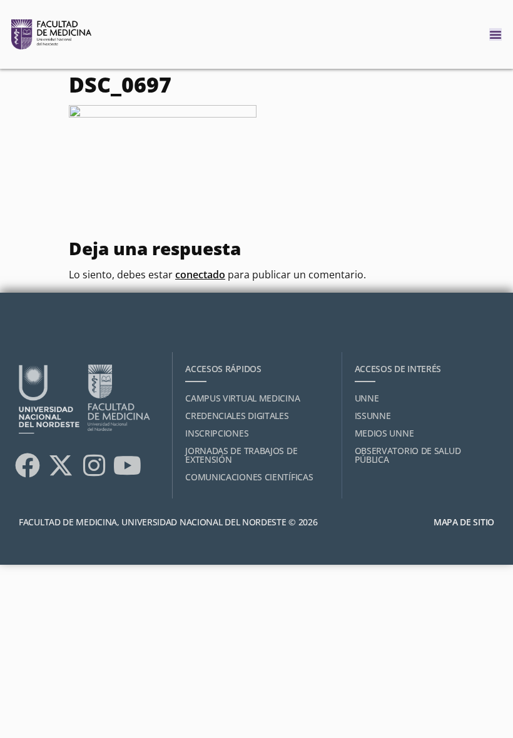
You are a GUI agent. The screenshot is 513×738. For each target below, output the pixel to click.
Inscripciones (216, 433)
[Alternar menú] (495, 34)
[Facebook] (28, 465)
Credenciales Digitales (236, 416)
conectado (200, 274)
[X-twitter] (61, 465)
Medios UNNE (384, 433)
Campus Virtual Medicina (242, 398)
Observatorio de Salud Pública (408, 455)
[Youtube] (127, 465)
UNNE (367, 398)
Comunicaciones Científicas (249, 477)
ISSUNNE (373, 416)
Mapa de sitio (464, 522)
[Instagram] (94, 465)
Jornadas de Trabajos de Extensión (241, 455)
